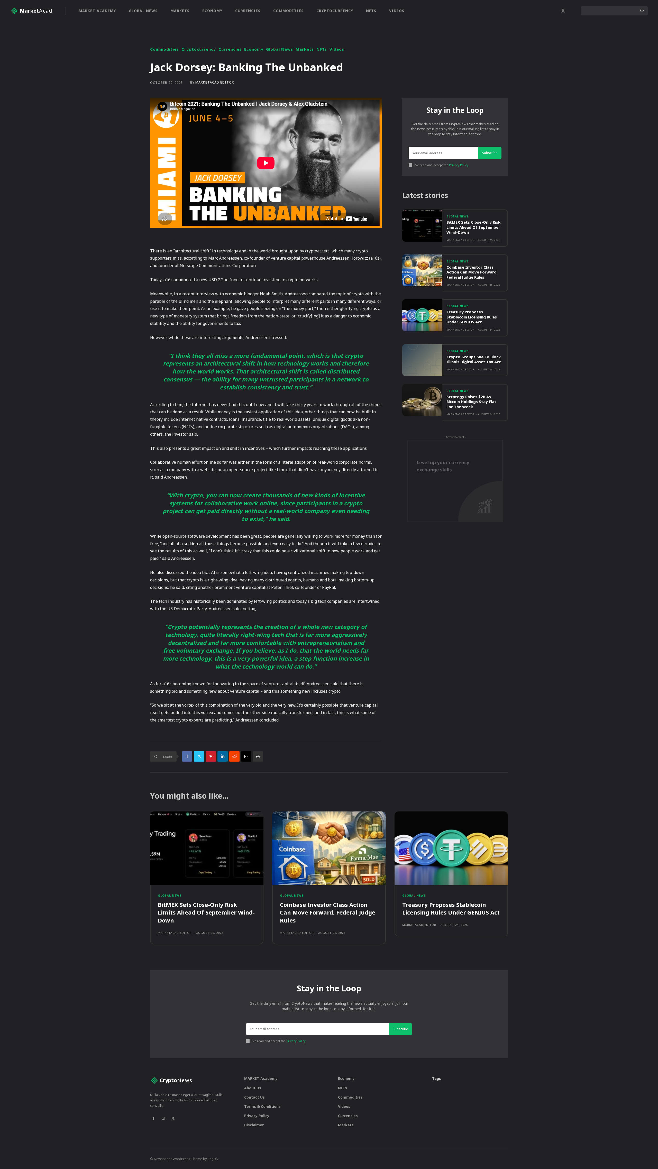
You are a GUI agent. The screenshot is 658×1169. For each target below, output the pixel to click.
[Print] (258, 756)
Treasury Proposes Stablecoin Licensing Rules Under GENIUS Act (471, 316)
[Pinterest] (211, 756)
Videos (337, 49)
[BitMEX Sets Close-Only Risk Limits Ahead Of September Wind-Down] (422, 225)
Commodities (164, 49)
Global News (279, 49)
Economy (253, 49)
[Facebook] (187, 756)
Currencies (230, 49)
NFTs (321, 49)
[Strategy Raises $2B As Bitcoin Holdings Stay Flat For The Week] (422, 400)
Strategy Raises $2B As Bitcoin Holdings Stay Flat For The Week (471, 401)
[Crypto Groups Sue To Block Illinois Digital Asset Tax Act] (422, 360)
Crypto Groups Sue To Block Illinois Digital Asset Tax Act (473, 359)
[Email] (246, 756)
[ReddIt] (234, 756)
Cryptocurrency (198, 49)
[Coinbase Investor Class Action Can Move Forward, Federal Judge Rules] (422, 270)
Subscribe (490, 152)
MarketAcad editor (214, 82)
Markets (305, 49)
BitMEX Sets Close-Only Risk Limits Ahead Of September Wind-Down (473, 227)
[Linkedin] (222, 756)
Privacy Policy (458, 165)
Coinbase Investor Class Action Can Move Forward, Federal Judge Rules (472, 272)
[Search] (642, 10)
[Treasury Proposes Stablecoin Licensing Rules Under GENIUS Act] (422, 315)
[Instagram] (163, 1118)
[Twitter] (199, 756)
